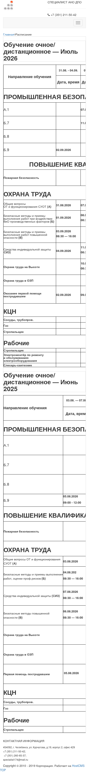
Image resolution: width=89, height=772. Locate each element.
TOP (3, 770)
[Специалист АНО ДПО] (8, 5)
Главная (8, 34)
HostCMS (78, 766)
